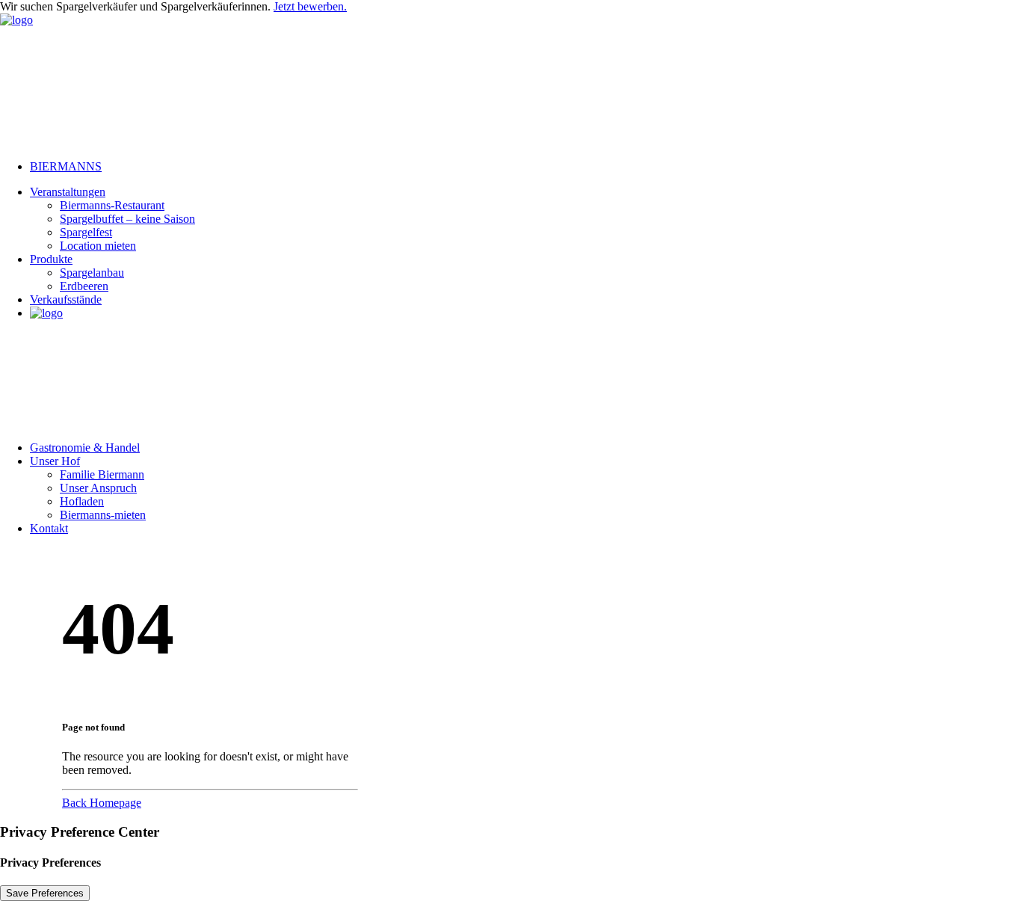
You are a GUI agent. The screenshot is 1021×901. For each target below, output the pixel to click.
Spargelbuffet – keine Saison (127, 218)
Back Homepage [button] (101, 802)
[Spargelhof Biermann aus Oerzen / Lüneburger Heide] (510, 80)
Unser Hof (55, 461)
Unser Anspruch (98, 488)
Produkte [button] (51, 259)
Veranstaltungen (67, 191)
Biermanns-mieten (103, 514)
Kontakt (49, 528)
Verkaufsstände (66, 299)
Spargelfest (86, 232)
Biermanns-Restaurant (112, 205)
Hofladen (82, 501)
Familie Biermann (102, 474)
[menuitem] (525, 166)
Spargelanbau (92, 272)
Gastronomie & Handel (85, 447)
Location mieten (98, 245)
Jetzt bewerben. (310, 6)
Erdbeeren (84, 286)
